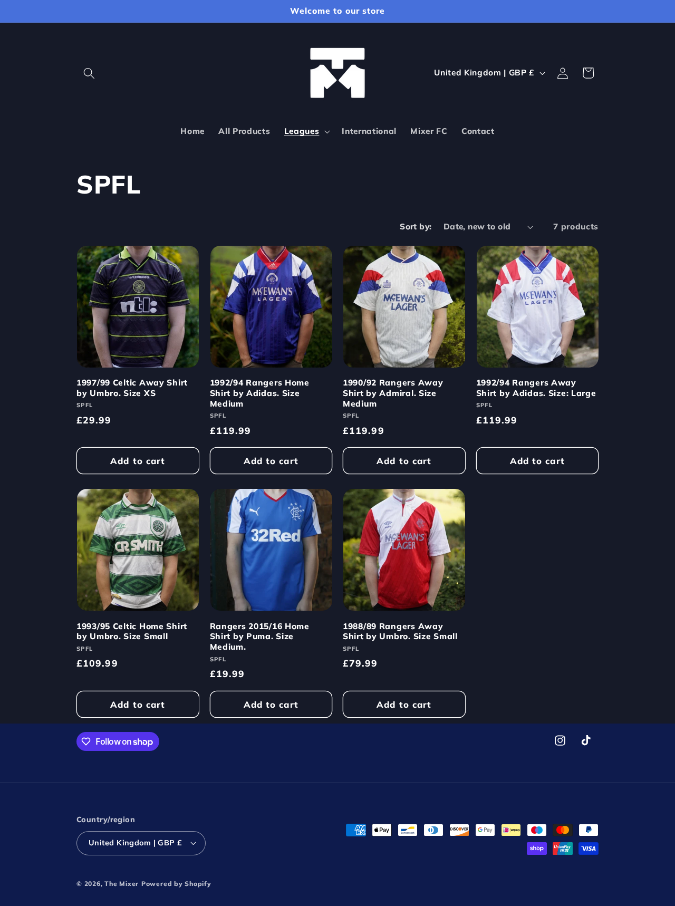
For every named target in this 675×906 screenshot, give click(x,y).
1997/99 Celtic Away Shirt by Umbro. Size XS (132, 388)
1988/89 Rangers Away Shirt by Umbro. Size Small (400, 631)
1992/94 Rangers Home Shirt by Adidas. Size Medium (260, 393)
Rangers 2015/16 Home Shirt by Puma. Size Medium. (260, 636)
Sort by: (416, 226)
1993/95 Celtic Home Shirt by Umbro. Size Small (131, 631)
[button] (89, 72)
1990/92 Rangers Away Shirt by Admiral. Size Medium (393, 393)
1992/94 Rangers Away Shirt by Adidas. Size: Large (536, 388)
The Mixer (121, 884)
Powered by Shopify (176, 884)
